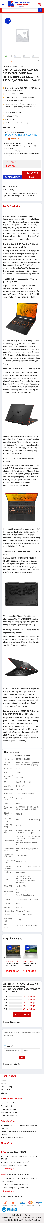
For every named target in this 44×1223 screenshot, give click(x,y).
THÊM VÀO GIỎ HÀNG (31, 175)
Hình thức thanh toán (9, 1112)
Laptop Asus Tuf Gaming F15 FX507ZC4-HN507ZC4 (19, 196)
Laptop (14, 66)
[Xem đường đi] (8, 1169)
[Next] (39, 61)
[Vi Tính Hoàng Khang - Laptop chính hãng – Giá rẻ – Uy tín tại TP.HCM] (20, 4)
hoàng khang (13, 193)
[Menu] (3, 4)
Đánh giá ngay (22, 1015)
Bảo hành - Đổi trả (7, 1106)
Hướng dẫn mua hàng (9, 1103)
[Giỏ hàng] (39, 4)
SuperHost (36, 1220)
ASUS (21, 66)
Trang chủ (6, 66)
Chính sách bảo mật (8, 1109)
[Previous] (5, 957)
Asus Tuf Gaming (28, 268)
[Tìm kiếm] (40, 10)
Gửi (22, 1057)
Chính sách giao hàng (9, 1116)
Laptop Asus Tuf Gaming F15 (27, 193)
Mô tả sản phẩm (11, 206)
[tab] (21, 206)
